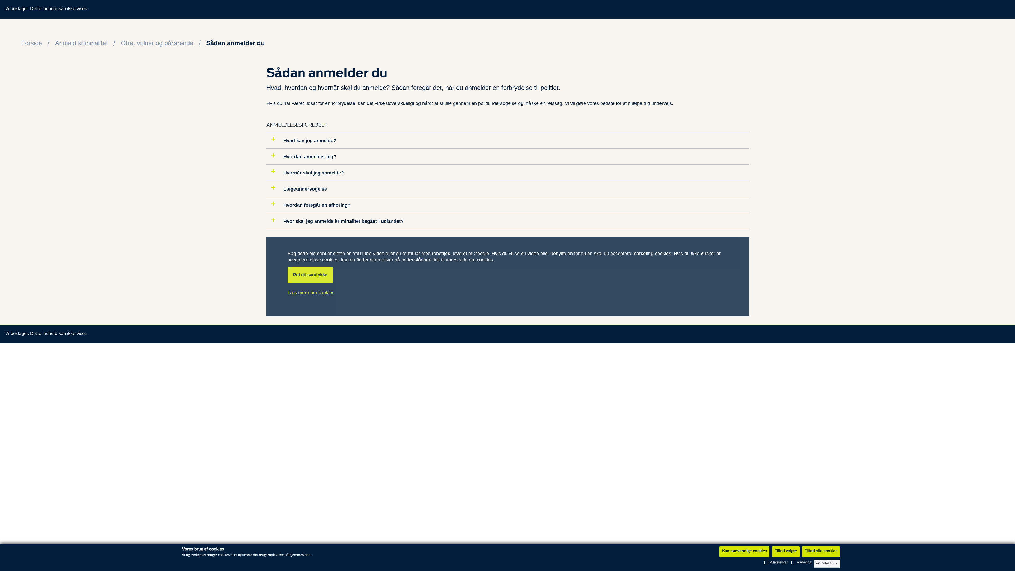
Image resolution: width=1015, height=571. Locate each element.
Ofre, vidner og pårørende (157, 43)
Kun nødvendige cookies (744, 551)
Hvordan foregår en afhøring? (316, 205)
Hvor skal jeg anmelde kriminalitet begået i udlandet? (343, 221)
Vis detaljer (824, 563)
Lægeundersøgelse (304, 189)
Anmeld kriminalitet (81, 43)
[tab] (507, 140)
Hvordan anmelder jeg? (309, 156)
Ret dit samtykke (310, 275)
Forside (31, 43)
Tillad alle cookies (821, 551)
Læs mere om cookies (311, 292)
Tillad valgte (786, 551)
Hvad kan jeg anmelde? (309, 140)
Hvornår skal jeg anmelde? (313, 173)
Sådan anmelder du (235, 43)
